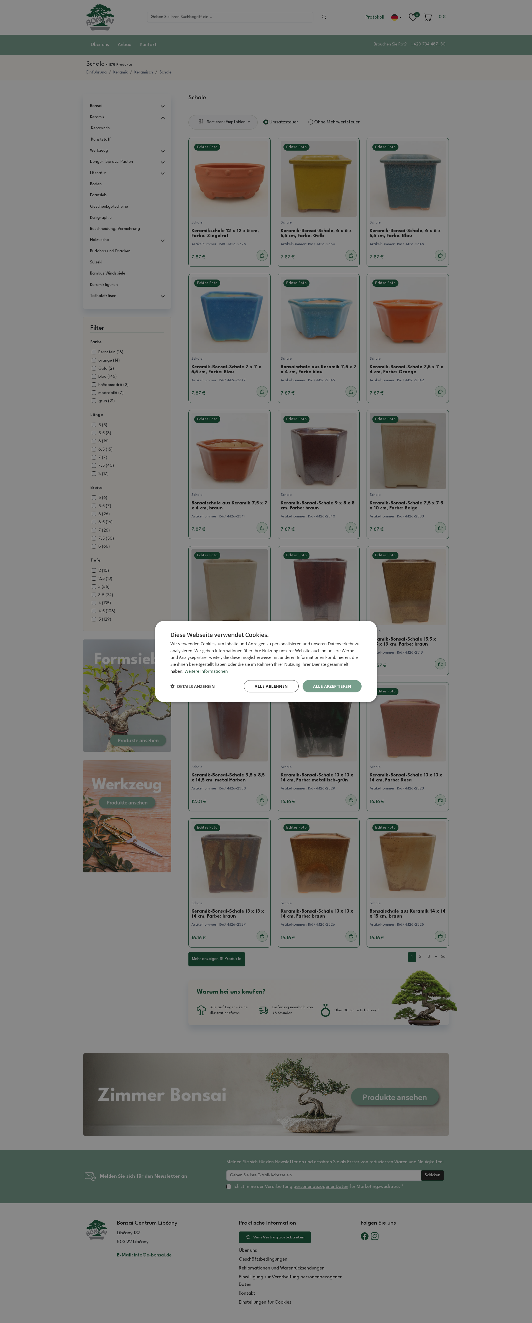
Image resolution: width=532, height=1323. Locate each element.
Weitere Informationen (206, 671)
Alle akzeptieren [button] (332, 686)
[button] (192, 686)
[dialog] (266, 661)
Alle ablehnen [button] (271, 686)
